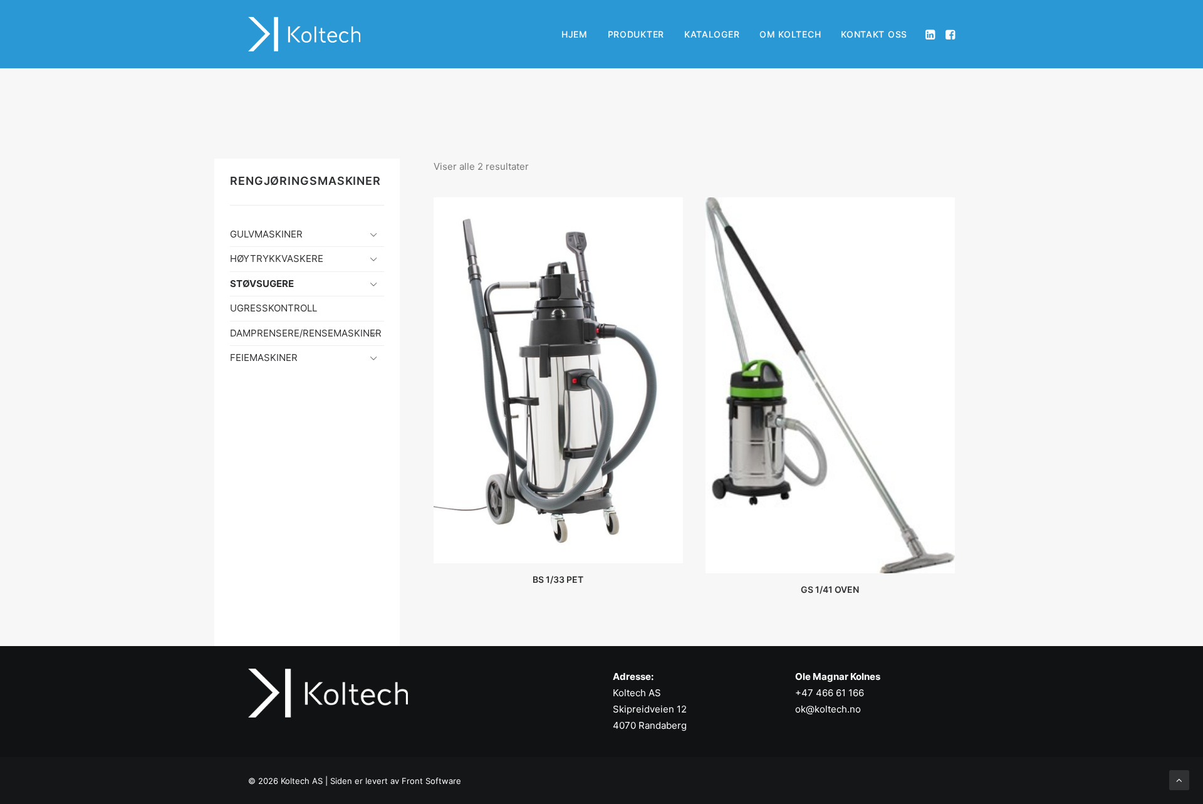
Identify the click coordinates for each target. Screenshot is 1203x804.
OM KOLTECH (790, 34)
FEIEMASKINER (264, 357)
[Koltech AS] (304, 34)
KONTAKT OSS (874, 34)
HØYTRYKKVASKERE (276, 258)
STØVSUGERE (262, 284)
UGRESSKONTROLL (273, 308)
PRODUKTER (636, 34)
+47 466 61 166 (829, 693)
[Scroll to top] (1179, 779)
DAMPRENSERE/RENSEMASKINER (306, 333)
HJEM (574, 34)
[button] (931, 34)
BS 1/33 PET (558, 579)
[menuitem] (574, 34)
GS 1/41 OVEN (830, 589)
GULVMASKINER (266, 234)
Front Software (431, 781)
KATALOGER (711, 34)
